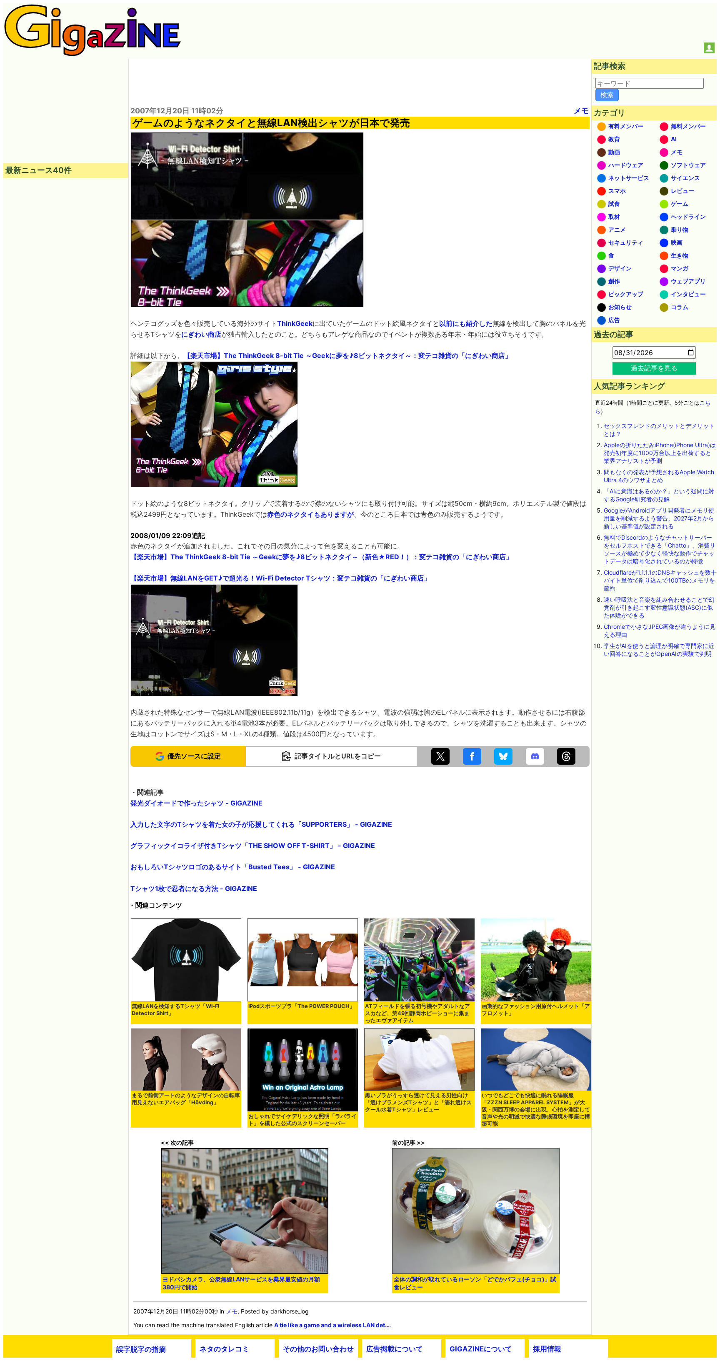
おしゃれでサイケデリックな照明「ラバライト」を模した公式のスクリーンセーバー (302, 1119)
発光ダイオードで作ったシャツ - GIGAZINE (196, 803)
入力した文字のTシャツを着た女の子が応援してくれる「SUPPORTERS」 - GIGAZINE (261, 824)
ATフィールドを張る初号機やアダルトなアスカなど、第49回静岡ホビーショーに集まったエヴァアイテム (417, 1013)
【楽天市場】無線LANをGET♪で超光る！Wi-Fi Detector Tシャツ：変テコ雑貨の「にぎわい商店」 (280, 578)
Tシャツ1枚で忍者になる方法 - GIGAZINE (193, 888)
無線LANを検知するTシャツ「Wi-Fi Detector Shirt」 (175, 1009)
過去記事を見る (654, 368)
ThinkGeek (294, 323)
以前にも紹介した (465, 323)
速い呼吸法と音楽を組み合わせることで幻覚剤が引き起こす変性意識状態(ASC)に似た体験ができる (659, 607)
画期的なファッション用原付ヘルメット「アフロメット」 (536, 1009)
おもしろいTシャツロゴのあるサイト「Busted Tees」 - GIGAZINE (232, 867)
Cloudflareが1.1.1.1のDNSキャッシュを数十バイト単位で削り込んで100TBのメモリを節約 (660, 580)
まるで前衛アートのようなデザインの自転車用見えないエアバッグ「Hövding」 (186, 1099)
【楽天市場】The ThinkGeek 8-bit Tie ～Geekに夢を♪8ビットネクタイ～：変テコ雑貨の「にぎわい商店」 (348, 355)
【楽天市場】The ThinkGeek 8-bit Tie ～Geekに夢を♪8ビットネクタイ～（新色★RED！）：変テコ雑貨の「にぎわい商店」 (321, 557)
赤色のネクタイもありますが (310, 514)
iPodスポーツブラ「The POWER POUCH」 (301, 1006)
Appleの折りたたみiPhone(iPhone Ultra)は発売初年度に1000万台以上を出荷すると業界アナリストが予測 (660, 452)
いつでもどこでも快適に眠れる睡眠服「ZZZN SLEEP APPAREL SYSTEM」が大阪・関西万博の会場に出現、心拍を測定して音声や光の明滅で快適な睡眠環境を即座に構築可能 (536, 1109)
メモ (581, 110)
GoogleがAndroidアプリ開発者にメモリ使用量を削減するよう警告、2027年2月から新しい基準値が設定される (659, 518)
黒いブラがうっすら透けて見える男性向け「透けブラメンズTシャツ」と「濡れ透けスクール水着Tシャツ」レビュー (418, 1102)
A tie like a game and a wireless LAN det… (332, 1324)
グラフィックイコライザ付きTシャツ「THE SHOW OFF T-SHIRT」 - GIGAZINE (252, 845)
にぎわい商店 (201, 334)
